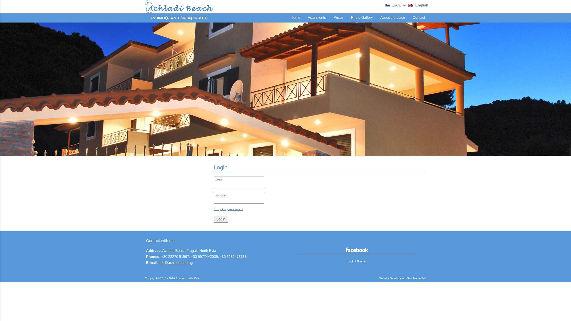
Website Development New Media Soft (402, 278)
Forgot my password (228, 209)
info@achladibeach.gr (176, 263)
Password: (221, 195)
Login (220, 219)
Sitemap (361, 261)
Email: (218, 180)
